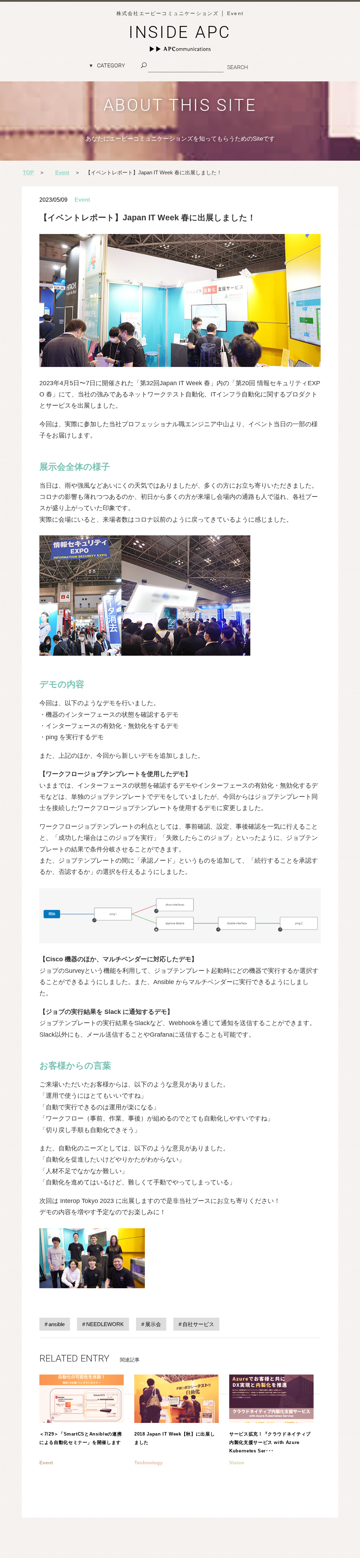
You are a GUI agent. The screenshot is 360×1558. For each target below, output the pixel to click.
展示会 (153, 1324)
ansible (57, 1324)
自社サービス (198, 1324)
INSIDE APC (180, 32)
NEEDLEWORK (105, 1324)
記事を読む (81, 1433)
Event (82, 200)
